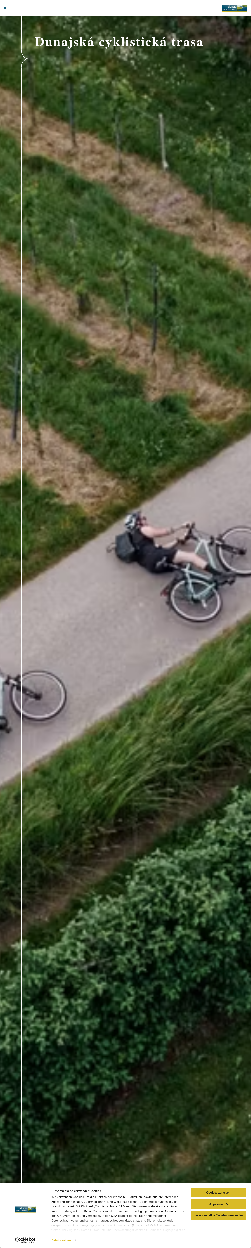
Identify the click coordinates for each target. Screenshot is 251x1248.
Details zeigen (61, 1240)
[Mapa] (14, 8)
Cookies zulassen (218, 1192)
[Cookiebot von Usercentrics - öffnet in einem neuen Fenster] (25, 1240)
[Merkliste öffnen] (18, 8)
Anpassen (216, 1204)
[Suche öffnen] (23, 8)
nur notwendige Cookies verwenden (218, 1215)
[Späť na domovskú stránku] (234, 8)
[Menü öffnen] (5, 8)
